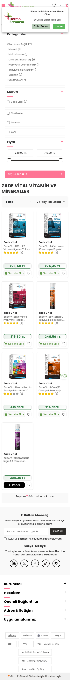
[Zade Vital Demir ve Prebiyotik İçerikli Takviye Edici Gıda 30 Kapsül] (17, 296)
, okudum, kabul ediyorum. (35, 538)
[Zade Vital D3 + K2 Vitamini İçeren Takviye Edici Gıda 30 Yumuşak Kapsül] (17, 225)
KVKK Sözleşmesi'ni (19, 538)
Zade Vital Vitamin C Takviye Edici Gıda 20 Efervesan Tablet (50, 318)
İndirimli (15, 122)
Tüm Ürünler (16, 80)
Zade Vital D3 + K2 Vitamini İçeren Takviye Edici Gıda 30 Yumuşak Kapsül (17, 248)
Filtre (9, 202)
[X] (24, 566)
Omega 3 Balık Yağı (22, 59)
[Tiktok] (46, 566)
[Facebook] (35, 566)
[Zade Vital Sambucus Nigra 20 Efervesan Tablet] (17, 437)
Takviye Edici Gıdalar (22, 69)
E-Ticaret (22, 676)
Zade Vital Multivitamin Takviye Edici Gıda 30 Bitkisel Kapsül (18, 389)
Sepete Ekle (16, 273)
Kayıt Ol (58, 531)
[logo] (21, 5)
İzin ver (59, 26)
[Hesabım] (60, 5)
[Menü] (3, 5)
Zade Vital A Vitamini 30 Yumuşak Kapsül (51, 248)
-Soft (12, 676)
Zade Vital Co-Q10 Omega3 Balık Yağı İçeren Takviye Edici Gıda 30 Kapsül (49, 389)
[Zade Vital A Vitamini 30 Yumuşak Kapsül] (52, 225)
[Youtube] (14, 566)
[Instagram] (56, 566)
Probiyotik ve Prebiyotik (24, 64)
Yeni (13, 132)
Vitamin (15, 74)
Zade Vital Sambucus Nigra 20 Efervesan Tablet (16, 459)
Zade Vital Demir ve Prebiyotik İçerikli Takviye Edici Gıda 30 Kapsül (16, 318)
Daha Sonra (41, 26)
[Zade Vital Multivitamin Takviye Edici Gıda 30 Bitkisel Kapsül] (17, 366)
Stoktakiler (17, 113)
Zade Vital (10, 242)
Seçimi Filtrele (17, 174)
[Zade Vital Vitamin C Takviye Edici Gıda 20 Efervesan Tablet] (52, 296)
